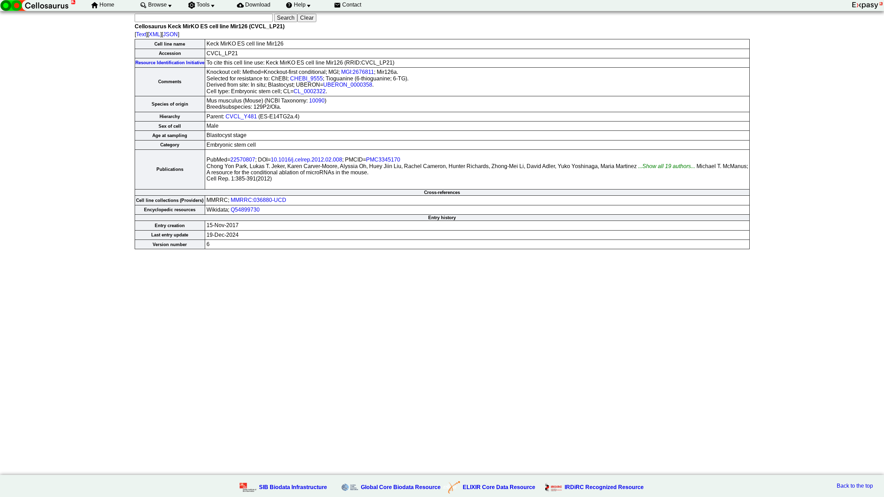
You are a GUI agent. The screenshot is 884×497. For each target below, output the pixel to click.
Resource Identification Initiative (169, 62)
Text (141, 34)
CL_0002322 (310, 91)
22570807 (242, 160)
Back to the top (855, 486)
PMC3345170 (383, 160)
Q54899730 (245, 210)
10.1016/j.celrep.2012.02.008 (306, 160)
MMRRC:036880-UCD (258, 200)
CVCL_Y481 (241, 116)
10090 (317, 101)
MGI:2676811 (357, 72)
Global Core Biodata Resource (401, 487)
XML (154, 34)
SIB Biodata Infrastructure (293, 487)
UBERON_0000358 (347, 85)
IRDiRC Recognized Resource (604, 487)
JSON (170, 34)
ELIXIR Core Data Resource (499, 487)
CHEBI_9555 (306, 78)
